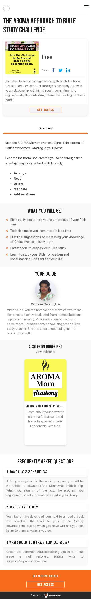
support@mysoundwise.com (26, 561)
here (70, 552)
